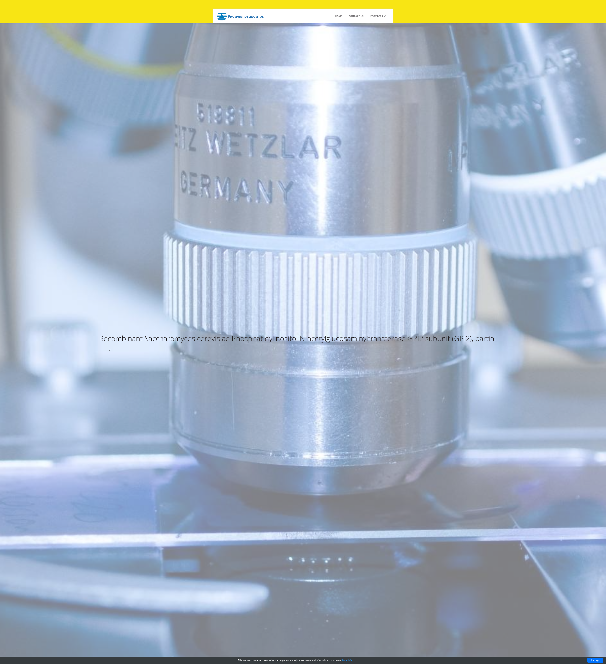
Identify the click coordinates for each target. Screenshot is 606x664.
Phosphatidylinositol (246, 16)
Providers (376, 16)
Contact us (356, 16)
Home (338, 16)
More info (347, 660)
